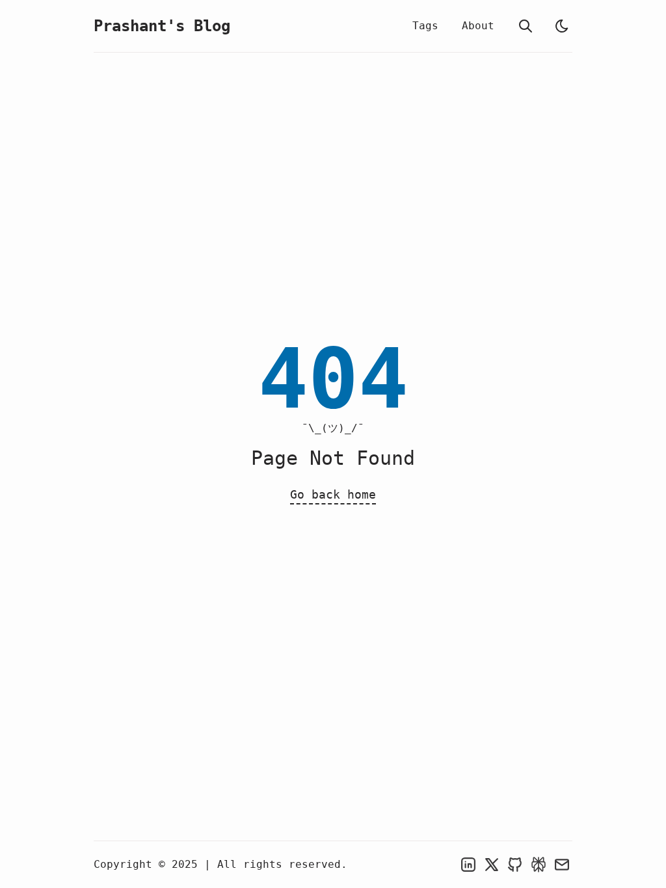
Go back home (333, 494)
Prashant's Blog (162, 26)
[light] (562, 26)
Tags (425, 26)
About (478, 26)
